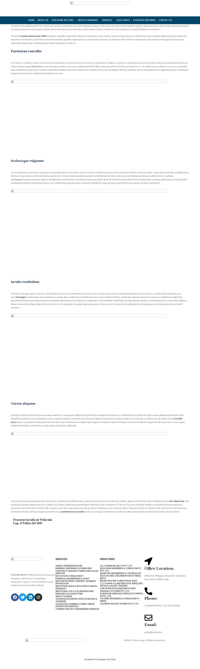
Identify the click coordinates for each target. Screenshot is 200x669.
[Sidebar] (4, 665)
